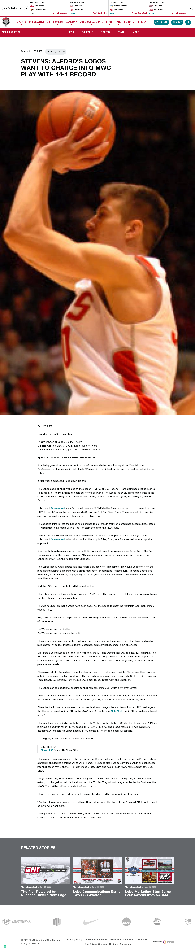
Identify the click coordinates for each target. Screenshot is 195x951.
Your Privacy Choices (96, 944)
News (71, 32)
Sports (21, 22)
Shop (109, 22)
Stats (121, 32)
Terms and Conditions (121, 940)
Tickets (58, 22)
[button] (26, 8)
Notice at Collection (120, 944)
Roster (105, 32)
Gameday (71, 22)
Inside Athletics (39, 22)
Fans (118, 22)
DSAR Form (142, 940)
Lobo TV (129, 22)
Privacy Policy (74, 940)
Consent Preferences (96, 940)
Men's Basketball (29, 887)
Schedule (87, 32)
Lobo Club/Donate (91, 22)
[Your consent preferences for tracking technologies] (5, 946)
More (136, 32)
